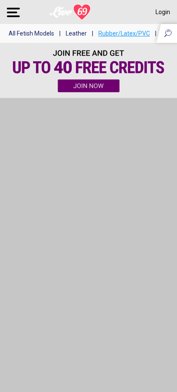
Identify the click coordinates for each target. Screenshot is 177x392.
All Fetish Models (31, 33)
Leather (76, 33)
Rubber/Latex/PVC (124, 33)
